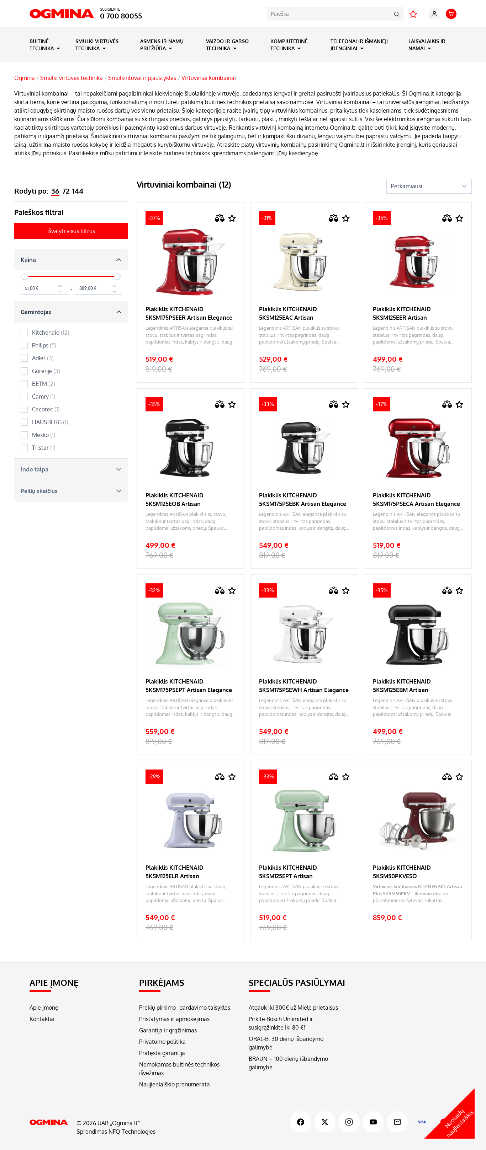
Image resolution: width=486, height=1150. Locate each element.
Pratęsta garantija (162, 1053)
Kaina (28, 259)
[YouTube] (373, 1122)
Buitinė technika (42, 44)
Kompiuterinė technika (289, 44)
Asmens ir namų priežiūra (162, 44)
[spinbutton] (44, 289)
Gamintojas (36, 311)
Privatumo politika (162, 1041)
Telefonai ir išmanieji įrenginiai (359, 44)
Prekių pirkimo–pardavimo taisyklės (184, 1007)
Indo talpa (34, 469)
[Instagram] (349, 1122)
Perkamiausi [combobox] (406, 186)
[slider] (24, 276)
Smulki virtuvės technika (96, 44)
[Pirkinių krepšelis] (451, 14)
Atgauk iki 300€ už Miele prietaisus (293, 1007)
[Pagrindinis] (49, 1122)
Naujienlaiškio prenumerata (174, 1084)
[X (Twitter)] (325, 1122)
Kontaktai (42, 1018)
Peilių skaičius (39, 491)
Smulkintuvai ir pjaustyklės (142, 77)
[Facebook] (300, 1122)
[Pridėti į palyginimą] (220, 218)
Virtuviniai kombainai (208, 77)
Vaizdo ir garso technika (227, 44)
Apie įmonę (44, 1007)
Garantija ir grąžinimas (168, 1030)
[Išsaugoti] (232, 218)
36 (55, 190)
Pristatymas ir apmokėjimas (174, 1018)
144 (77, 190)
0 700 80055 (121, 15)
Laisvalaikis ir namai (426, 44)
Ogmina (24, 77)
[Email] (397, 1122)
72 (65, 190)
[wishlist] (413, 14)
